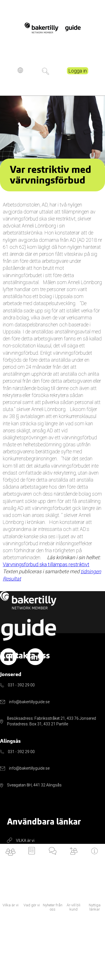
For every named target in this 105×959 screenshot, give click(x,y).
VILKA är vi (25, 840)
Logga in (77, 71)
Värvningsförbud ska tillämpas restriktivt (46, 564)
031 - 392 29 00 (21, 685)
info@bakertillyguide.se (29, 702)
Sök (45, 71)
